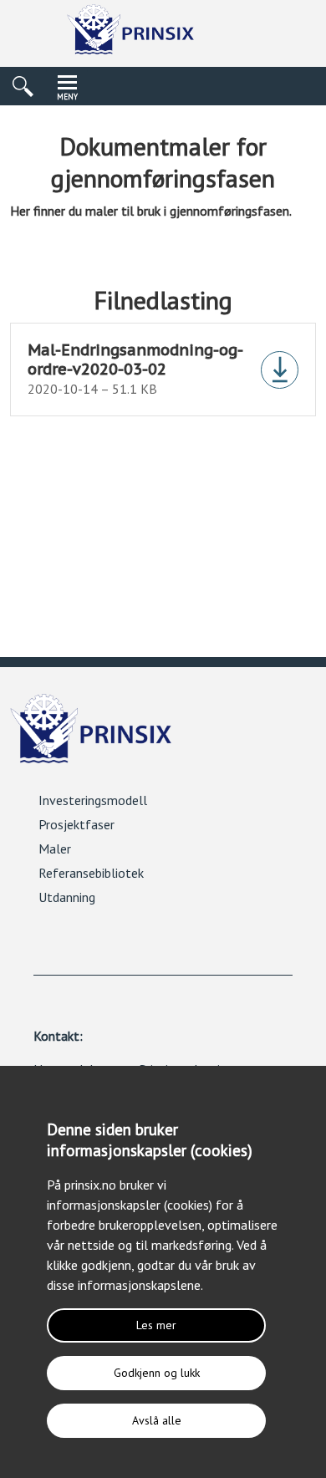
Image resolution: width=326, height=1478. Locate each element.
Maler (54, 848)
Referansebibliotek (91, 872)
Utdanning (66, 897)
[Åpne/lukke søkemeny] (23, 86)
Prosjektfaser (76, 824)
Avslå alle (156, 1420)
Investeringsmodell (92, 800)
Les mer (156, 1325)
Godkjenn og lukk (157, 1372)
